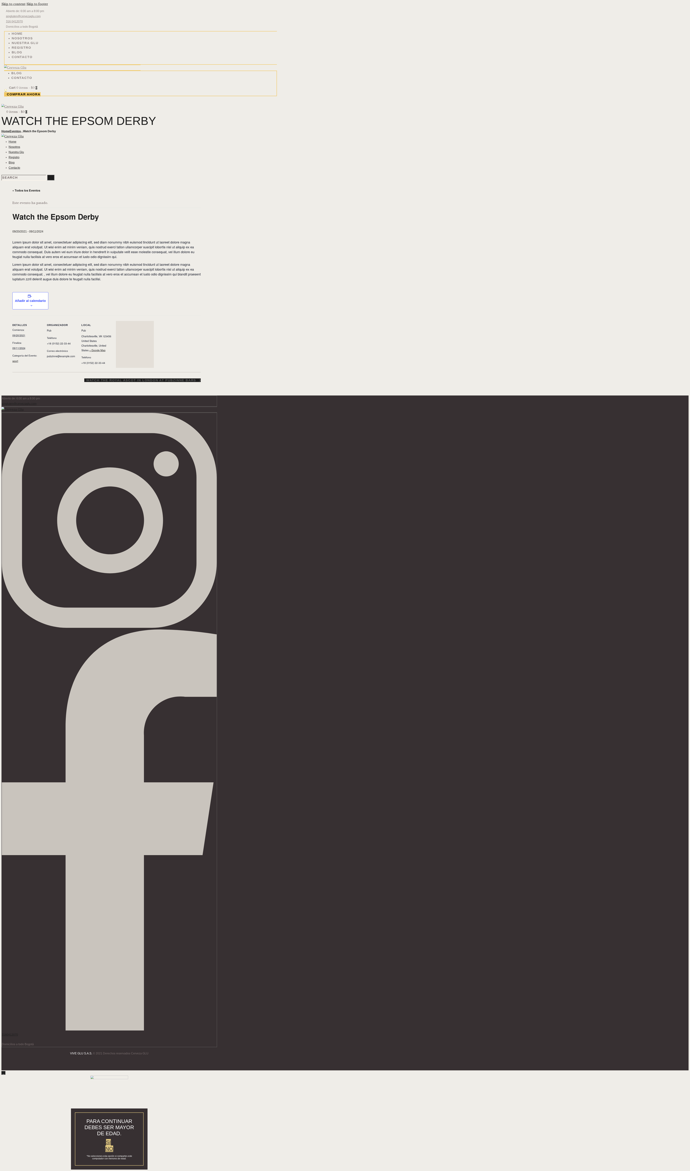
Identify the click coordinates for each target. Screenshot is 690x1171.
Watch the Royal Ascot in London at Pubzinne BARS (141, 380)
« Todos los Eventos (26, 190)
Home (5, 131)
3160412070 (10, 1034)
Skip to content (13, 4)
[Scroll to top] (3, 1073)
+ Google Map (97, 350)
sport (15, 361)
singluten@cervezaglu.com (19, 403)
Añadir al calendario (30, 301)
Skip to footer (37, 4)
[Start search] (50, 177)
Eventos (15, 131)
